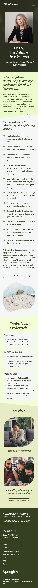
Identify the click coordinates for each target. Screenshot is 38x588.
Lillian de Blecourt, (15, 4)
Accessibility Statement (11, 579)
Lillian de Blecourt (15, 514)
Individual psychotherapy (19, 450)
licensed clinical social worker (16, 516)
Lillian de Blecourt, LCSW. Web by (19, 581)
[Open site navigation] (33, 4)
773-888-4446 (9, 531)
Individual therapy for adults (16, 521)
